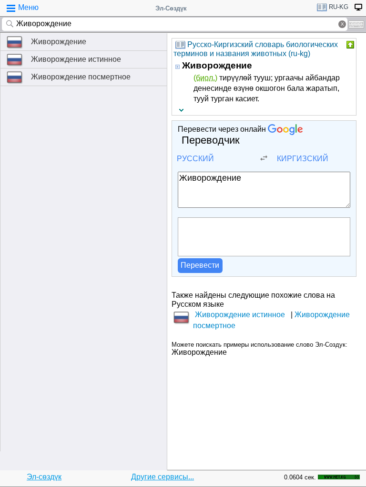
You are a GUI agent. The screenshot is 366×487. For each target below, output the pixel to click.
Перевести (200, 265)
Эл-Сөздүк (171, 8)
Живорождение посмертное (81, 77)
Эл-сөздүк (44, 477)
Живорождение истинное (76, 59)
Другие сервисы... (162, 477)
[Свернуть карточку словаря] (349, 44)
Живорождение (58, 42)
